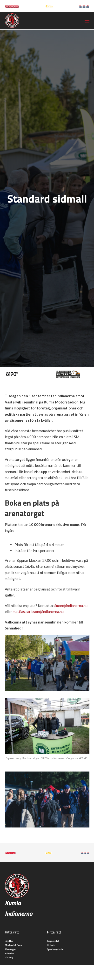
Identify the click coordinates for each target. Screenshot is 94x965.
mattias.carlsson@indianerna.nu (38, 611)
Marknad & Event (14, 945)
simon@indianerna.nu (70, 605)
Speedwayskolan (55, 949)
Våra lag (9, 957)
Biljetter (9, 941)
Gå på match (53, 941)
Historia (51, 945)
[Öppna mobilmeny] (87, 20)
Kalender (9, 953)
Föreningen (10, 949)
